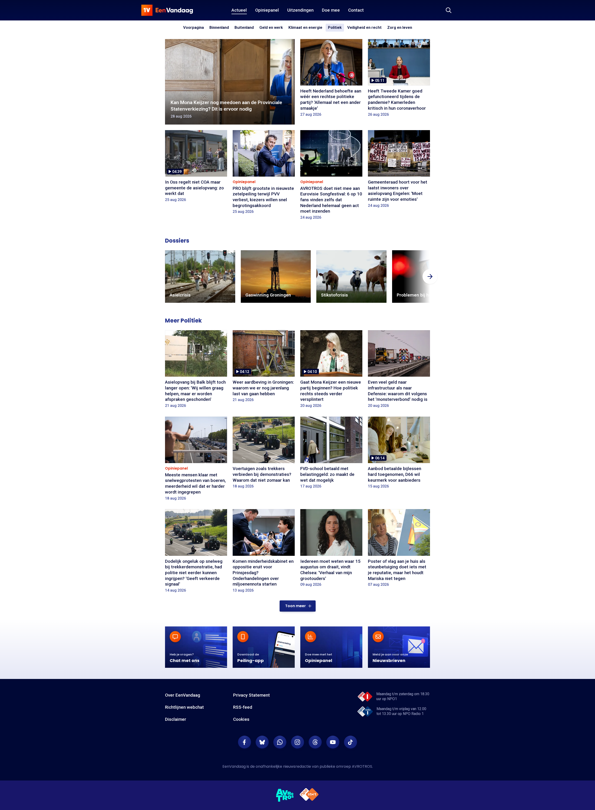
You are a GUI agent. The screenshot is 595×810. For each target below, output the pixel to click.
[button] (298, 606)
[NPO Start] (309, 795)
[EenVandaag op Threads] (315, 742)
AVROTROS (362, 766)
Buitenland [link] (244, 27)
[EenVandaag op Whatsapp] (279, 742)
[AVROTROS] (285, 795)
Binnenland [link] (219, 27)
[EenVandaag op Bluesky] (262, 742)
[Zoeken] (448, 10)
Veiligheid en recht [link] (364, 28)
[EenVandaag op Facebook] (244, 742)
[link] (200, 276)
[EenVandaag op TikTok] (350, 742)
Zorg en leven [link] (399, 28)
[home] (167, 10)
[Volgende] (430, 276)
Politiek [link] (335, 27)
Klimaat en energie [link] (305, 28)
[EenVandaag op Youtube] (332, 742)
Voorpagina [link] (193, 27)
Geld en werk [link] (271, 28)
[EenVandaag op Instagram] (297, 742)
